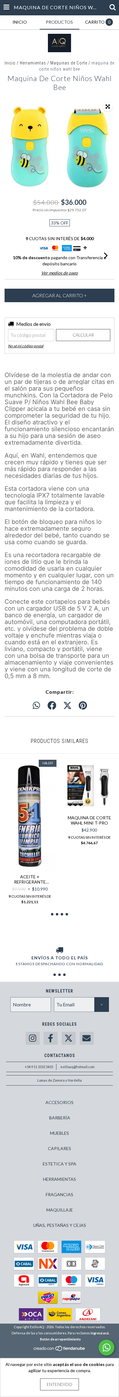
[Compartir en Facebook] (52, 705)
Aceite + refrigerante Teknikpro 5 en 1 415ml (30, 879)
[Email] (87, 1038)
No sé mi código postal (25, 346)
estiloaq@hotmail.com (77, 1067)
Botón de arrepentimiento (60, 1339)
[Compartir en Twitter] (67, 705)
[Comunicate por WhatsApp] (106, 1348)
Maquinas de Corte (68, 62)
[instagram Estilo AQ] (33, 1038)
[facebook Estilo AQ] (51, 1038)
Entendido (59, 1384)
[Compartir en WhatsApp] (36, 705)
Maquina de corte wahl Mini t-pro (89, 820)
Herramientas (33, 62)
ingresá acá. (100, 1333)
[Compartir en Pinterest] (83, 705)
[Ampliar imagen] (108, 106)
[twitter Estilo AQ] (69, 1038)
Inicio (10, 62)
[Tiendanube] (59, 1350)
